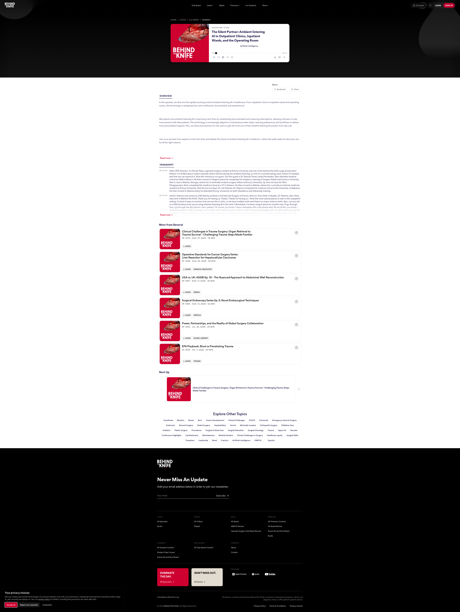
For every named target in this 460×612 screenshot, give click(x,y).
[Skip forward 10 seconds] (227, 57)
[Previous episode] (161, 389)
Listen (183, 20)
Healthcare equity (274, 435)
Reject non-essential (29, 605)
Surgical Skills (292, 435)
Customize (47, 605)
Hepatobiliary (220, 425)
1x (275, 57)
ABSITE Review (237, 526)
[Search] (430, 5)
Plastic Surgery (181, 430)
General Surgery (186, 425)
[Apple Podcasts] (239, 574)
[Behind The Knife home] (10, 5)
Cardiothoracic (191, 435)
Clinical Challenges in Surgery (250, 435)
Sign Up (449, 5)
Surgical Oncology (203, 269)
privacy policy (44, 599)
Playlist (197, 526)
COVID (252, 420)
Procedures (196, 430)
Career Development (215, 420)
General (206, 20)
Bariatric (180, 420)
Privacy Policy (260, 606)
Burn (200, 420)
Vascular (293, 430)
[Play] (223, 57)
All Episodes (162, 521)
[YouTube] (270, 574)
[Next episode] (299, 389)
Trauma (197, 361)
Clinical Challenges (236, 420)
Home (173, 20)
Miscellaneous (208, 435)
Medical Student (226, 435)
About (233, 547)
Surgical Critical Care (215, 430)
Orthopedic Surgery (268, 425)
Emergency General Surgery (284, 420)
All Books (235, 521)
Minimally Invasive (248, 425)
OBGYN (257, 440)
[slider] (248, 53)
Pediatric (166, 430)
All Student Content (165, 547)
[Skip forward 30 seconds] (232, 57)
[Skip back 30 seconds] (214, 57)
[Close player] (284, 57)
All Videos (198, 521)
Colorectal (263, 420)
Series (159, 526)
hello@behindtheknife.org (168, 597)
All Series (194, 20)
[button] (230, 239)
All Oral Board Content (203, 547)
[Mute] (279, 57)
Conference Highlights (171, 435)
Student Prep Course (166, 552)
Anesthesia (168, 420)
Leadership (203, 440)
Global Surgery (201, 338)
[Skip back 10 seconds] (218, 57)
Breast (191, 420)
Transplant (189, 440)
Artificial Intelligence (249, 46)
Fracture (224, 440)
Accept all (11, 605)
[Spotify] (256, 574)
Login (438, 5)
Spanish (271, 440)
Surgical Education (236, 430)
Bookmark (281, 89)
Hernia (197, 292)
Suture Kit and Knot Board (278, 531)
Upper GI (197, 315)
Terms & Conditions (277, 606)
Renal (214, 440)
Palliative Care (287, 425)
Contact (234, 552)
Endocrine (170, 425)
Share (296, 89)
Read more (165, 158)
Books (270, 536)
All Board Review (275, 526)
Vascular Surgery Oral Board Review (246, 531)
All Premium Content (277, 521)
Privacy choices (296, 606)
